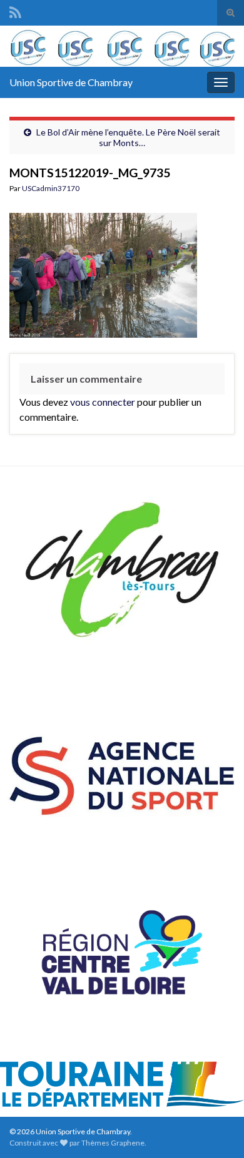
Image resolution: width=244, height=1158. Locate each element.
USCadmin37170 (50, 188)
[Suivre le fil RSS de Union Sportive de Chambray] (15, 10)
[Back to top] (215, 1130)
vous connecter (102, 402)
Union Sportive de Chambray (71, 82)
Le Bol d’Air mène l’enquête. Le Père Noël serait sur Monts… (128, 137)
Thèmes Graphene (113, 1142)
